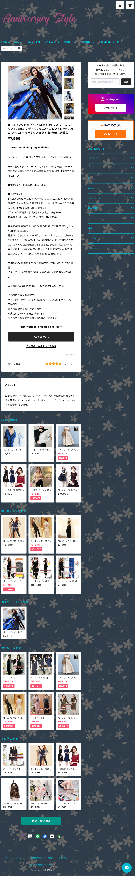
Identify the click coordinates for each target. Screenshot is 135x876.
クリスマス (93, 248)
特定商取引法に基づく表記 (41, 858)
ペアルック (93, 158)
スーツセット (94, 218)
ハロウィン (93, 238)
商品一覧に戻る (41, 821)
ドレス (91, 168)
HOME (5, 41)
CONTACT (70, 41)
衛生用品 (92, 208)
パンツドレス (94, 198)
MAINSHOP (89, 41)
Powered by (37, 870)
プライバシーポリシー (13, 858)
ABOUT (18, 41)
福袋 (90, 228)
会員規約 (63, 858)
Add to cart (41, 336)
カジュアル (93, 188)
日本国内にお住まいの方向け (41, 346)
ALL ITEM (34, 41)
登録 (126, 81)
